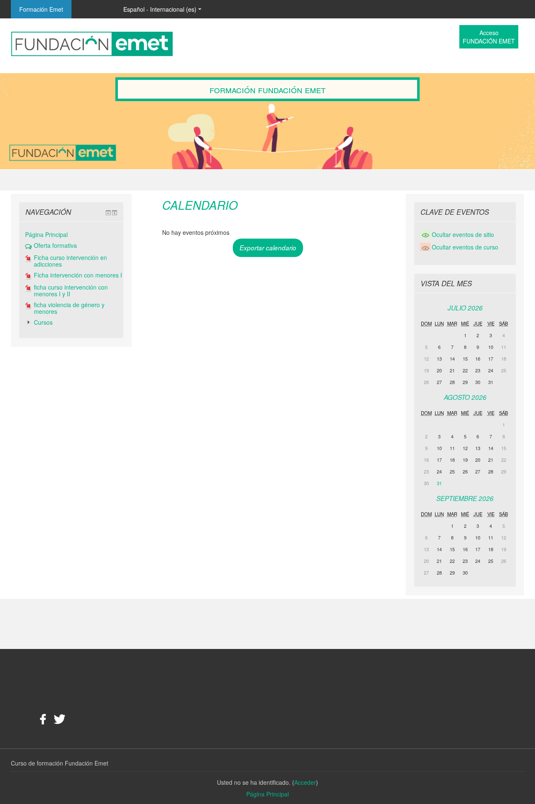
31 (439, 483)
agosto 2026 (465, 397)
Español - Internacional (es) (159, 9)
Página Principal (46, 234)
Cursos (43, 322)
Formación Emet (41, 9)
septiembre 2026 (465, 498)
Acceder (92, 9)
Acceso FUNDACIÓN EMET (489, 36)
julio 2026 (465, 307)
